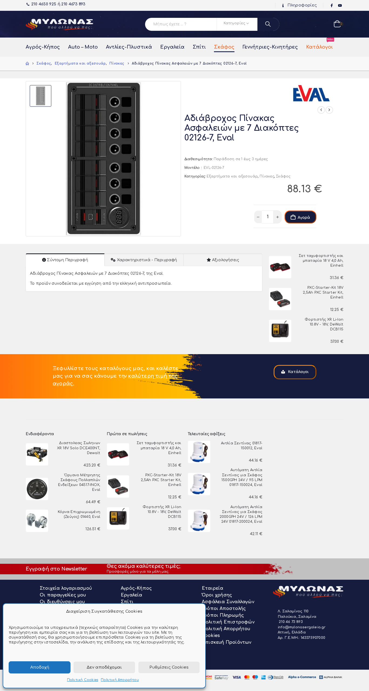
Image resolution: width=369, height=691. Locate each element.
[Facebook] (332, 5)
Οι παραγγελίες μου (63, 595)
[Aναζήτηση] (268, 24)
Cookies (211, 635)
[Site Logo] (59, 24)
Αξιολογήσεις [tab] (225, 260)
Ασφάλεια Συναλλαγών (228, 601)
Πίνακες (267, 176)
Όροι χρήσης (217, 595)
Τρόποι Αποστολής (224, 608)
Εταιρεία (212, 588)
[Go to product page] (280, 267)
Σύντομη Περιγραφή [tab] (67, 260)
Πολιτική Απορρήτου (120, 680)
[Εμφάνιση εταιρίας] (312, 91)
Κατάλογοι (319, 44)
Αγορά (304, 218)
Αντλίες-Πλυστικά (129, 47)
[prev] (321, 110)
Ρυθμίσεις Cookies (169, 667)
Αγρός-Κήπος (43, 47)
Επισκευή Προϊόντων (226, 642)
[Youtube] (339, 5)
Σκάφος (224, 47)
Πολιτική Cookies (82, 680)
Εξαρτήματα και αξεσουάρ (232, 176)
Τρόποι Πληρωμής (223, 615)
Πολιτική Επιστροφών (228, 622)
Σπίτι (199, 47)
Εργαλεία (172, 47)
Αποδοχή (39, 667)
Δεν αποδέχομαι (104, 667)
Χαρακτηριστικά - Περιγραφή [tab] (147, 260)
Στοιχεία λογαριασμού (66, 588)
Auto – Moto (83, 47)
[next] (329, 110)
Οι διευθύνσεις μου (62, 601)
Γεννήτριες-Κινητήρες (270, 47)
